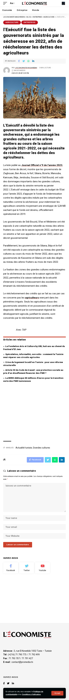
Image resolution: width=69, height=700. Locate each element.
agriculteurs (32, 297)
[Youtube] (42, 568)
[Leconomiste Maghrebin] (34, 3)
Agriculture (12, 22)
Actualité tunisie (24, 447)
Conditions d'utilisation (31, 694)
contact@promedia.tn (22, 662)
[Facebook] (11, 568)
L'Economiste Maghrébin (26, 68)
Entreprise (29, 22)
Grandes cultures (41, 447)
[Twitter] (26, 568)
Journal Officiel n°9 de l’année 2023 (41, 165)
